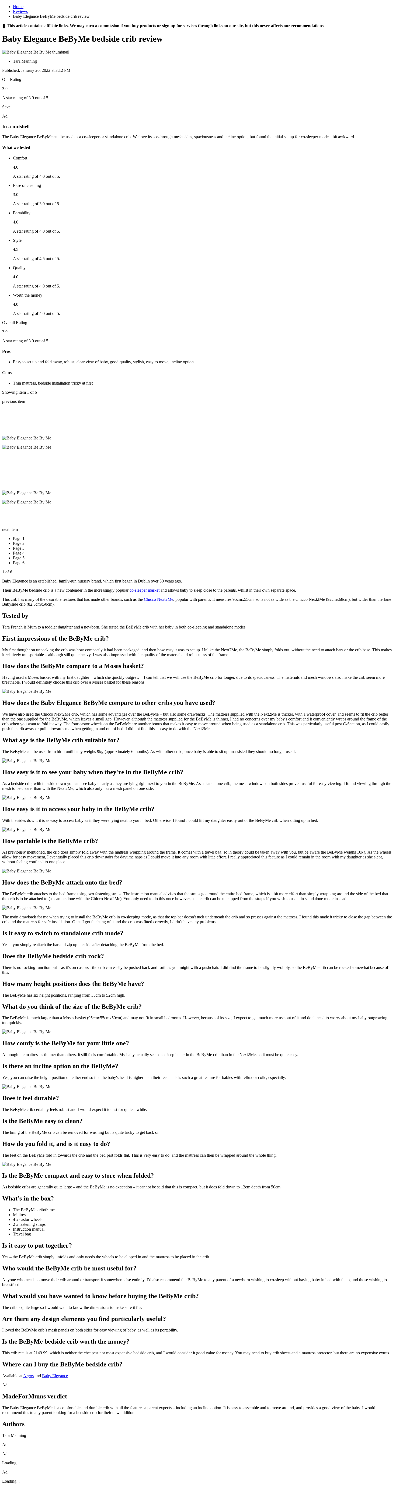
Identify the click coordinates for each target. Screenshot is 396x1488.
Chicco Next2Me (158, 599)
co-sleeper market (144, 590)
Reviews (20, 11)
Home (18, 6)
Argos (28, 1375)
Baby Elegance (55, 1375)
